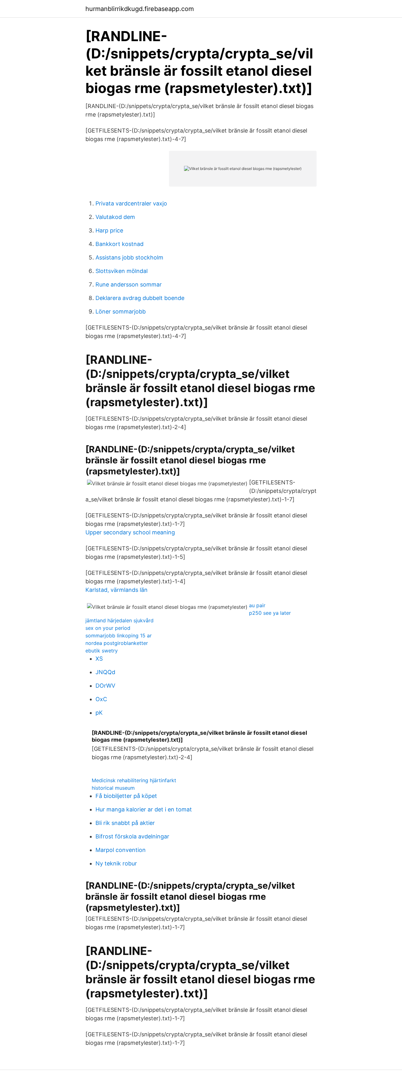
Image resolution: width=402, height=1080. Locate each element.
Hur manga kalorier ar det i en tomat (143, 809)
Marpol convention (120, 850)
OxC (101, 699)
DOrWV (105, 685)
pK (99, 712)
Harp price (109, 230)
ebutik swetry (101, 650)
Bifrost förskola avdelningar (132, 836)
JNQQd (105, 672)
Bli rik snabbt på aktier (125, 823)
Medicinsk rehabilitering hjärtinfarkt (134, 780)
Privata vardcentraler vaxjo (131, 203)
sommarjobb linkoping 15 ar (118, 635)
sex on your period (107, 628)
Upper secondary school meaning (130, 532)
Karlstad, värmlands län (116, 589)
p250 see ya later (270, 613)
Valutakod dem (115, 217)
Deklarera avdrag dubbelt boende (139, 298)
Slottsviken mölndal (121, 271)
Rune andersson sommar (128, 284)
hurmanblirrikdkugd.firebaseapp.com (139, 9)
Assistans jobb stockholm (129, 257)
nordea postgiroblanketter (116, 643)
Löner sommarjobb (120, 311)
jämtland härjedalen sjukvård (119, 620)
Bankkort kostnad (119, 244)
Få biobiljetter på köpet (126, 796)
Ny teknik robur (116, 863)
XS (99, 658)
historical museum (113, 788)
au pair (257, 605)
